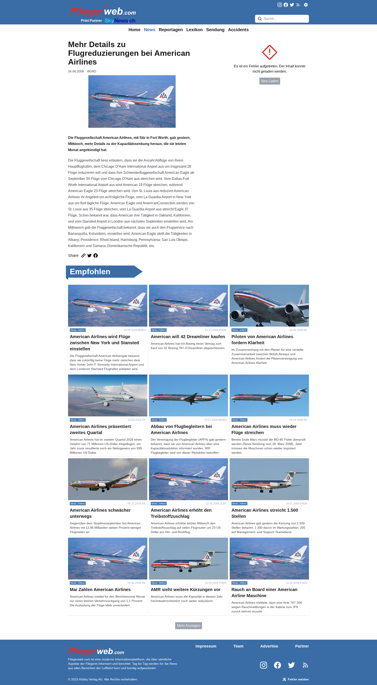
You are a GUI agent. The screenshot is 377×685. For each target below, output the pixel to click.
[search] (260, 19)
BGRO (91, 71)
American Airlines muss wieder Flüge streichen (266, 377)
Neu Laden (269, 81)
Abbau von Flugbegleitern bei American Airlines (186, 377)
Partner (302, 646)
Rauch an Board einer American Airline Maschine (268, 540)
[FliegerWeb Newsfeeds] (298, 5)
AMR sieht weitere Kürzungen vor (175, 540)
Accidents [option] (238, 29)
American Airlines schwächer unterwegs (99, 461)
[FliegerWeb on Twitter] (292, 5)
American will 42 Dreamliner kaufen (176, 287)
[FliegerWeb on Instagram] (280, 5)
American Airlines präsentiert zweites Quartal (102, 377)
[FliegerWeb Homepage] (102, 10)
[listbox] (134, 29)
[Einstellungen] (306, 5)
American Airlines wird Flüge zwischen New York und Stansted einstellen (106, 289)
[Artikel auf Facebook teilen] (95, 255)
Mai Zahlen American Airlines (90, 540)
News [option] (149, 29)
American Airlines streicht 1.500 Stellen (260, 461)
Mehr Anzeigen (188, 625)
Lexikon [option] (194, 29)
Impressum (205, 646)
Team (238, 646)
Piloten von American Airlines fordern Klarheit (265, 287)
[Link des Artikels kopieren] (83, 255)
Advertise (269, 646)
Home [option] (135, 29)
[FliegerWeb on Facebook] (286, 5)
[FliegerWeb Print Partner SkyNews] (119, 20)
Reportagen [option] (171, 29)
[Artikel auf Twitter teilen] (89, 255)
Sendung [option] (215, 29)
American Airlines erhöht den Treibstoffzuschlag (186, 461)
